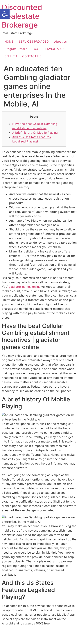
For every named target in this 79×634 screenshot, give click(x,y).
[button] (5, 14)
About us (60, 41)
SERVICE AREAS (55, 49)
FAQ (35, 49)
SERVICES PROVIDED (34, 41)
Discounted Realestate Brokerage (22, 16)
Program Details (16, 49)
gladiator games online (24, 286)
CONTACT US (31, 56)
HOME (9, 41)
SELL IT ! (11, 56)
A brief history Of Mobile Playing (35, 132)
